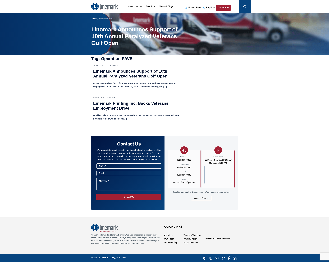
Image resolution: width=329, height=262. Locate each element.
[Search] (244, 6)
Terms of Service (192, 235)
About (139, 6)
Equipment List (191, 242)
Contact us (223, 7)
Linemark (113, 65)
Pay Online (226, 238)
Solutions (150, 6)
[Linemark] (104, 6)
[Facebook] (229, 258)
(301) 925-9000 (184, 160)
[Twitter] (223, 258)
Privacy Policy (190, 238)
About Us (168, 235)
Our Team (169, 238)
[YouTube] (216, 258)
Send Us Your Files (213, 238)
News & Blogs (166, 6)
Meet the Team (200, 198)
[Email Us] (204, 258)
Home (129, 6)
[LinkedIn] (234, 258)
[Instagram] (210, 258)
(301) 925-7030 (184, 167)
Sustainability (170, 242)
